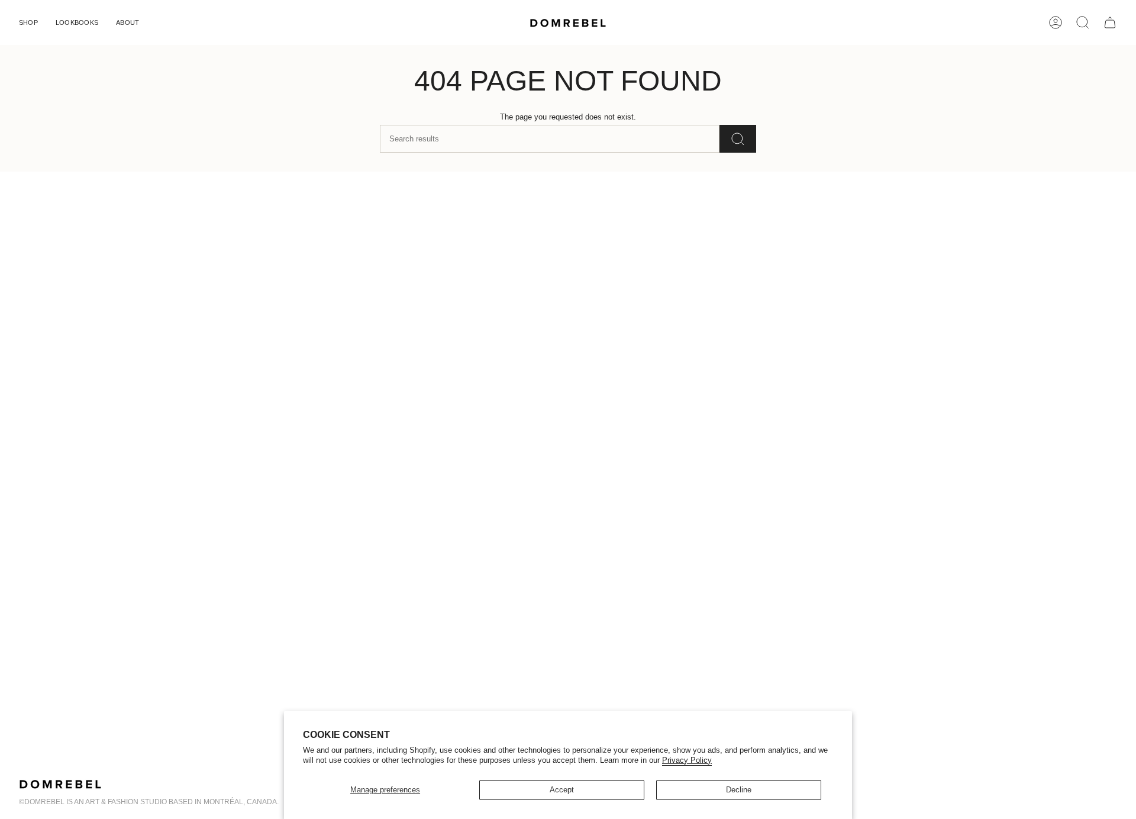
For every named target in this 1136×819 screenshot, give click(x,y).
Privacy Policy (687, 760)
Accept (562, 789)
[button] (28, 22)
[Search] (737, 139)
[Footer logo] (60, 784)
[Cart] (1110, 22)
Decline (738, 789)
